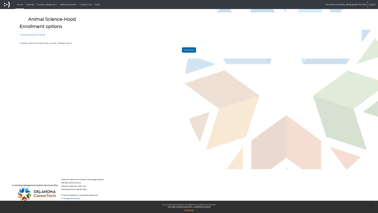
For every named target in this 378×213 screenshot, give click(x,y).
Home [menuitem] (20, 4)
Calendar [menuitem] (29, 4)
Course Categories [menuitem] (46, 4)
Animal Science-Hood (32, 34)
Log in (372, 4)
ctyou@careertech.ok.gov (71, 198)
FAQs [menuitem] (97, 4)
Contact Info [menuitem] (85, 4)
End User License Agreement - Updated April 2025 (189, 206)
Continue (189, 210)
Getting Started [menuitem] (67, 4)
